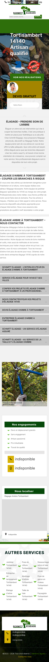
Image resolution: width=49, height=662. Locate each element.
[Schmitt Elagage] (24, 10)
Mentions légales (38, 653)
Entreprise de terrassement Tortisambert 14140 (10, 579)
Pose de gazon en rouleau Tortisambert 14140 (42, 582)
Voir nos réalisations (27, 77)
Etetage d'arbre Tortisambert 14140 (10, 594)
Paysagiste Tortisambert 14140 (42, 596)
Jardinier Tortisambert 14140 (10, 565)
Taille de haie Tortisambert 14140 (26, 594)
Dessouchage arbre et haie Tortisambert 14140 (42, 566)
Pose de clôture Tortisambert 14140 (26, 566)
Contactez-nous (24, 657)
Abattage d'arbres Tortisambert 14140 (26, 580)
